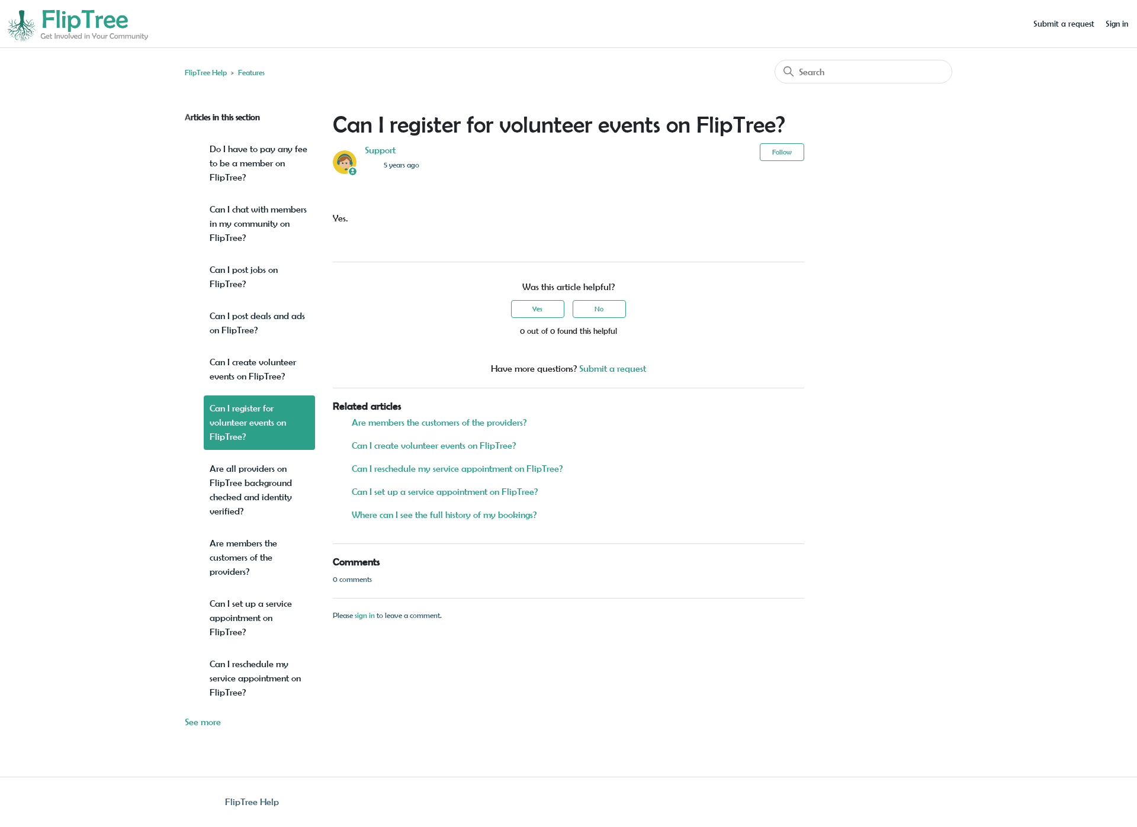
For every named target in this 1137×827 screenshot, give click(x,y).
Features (251, 72)
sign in (365, 615)
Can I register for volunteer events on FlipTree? (248, 422)
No (599, 309)
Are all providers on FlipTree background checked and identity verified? (251, 490)
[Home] (77, 23)
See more (203, 722)
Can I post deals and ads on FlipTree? (257, 323)
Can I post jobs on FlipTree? (244, 277)
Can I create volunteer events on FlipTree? (253, 369)
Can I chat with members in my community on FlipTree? (258, 223)
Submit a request (1063, 23)
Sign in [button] (1117, 23)
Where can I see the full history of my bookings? (444, 515)
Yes (537, 309)
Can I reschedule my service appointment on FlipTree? (255, 678)
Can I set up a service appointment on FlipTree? (251, 617)
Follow (782, 152)
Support (380, 150)
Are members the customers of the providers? (243, 557)
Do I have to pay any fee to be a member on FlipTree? (258, 163)
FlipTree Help (206, 72)
